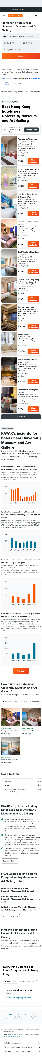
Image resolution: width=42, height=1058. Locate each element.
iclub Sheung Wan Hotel (28, 169)
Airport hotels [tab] (10, 981)
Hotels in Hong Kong (11, 1017)
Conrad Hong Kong (26, 307)
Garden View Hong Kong (28, 279)
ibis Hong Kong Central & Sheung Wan (28, 195)
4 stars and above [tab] (10, 701)
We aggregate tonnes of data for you (18, 1047)
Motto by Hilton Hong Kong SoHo (27, 360)
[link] (21, 671)
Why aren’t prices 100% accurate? (17, 1051)
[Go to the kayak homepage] (15, 15)
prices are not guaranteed (12, 1036)
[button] (39, 9)
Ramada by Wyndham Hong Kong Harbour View (27, 140)
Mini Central (23, 334)
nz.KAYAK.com (10, 1015)
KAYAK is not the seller (13, 1043)
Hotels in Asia (29, 1015)
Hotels (20, 1015)
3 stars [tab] (24, 701)
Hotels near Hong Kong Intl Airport (18, 998)
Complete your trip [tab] (27, 981)
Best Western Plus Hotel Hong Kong (28, 253)
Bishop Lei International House (28, 223)
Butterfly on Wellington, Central (28, 391)
